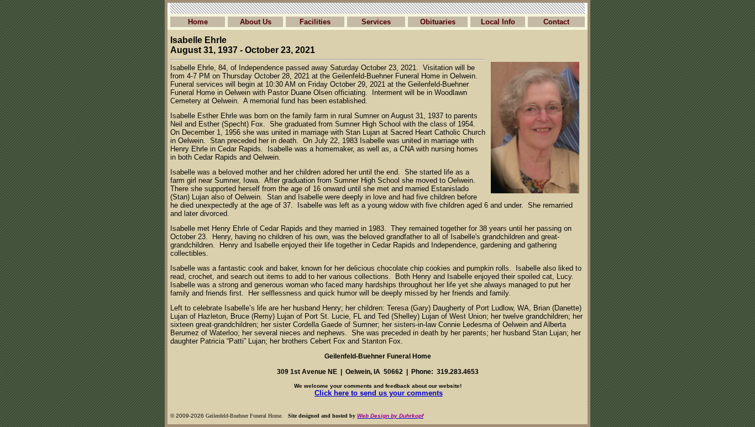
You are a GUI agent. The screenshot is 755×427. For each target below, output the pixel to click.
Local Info (498, 22)
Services (376, 22)
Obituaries (437, 22)
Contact (556, 22)
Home (198, 22)
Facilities (315, 22)
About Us (255, 22)
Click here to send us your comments (378, 393)
